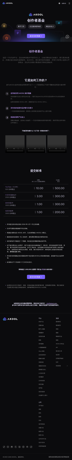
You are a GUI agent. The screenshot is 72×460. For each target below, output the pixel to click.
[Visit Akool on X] (15, 447)
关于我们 (41, 405)
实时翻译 (41, 377)
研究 (40, 413)
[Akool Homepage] (7, 3)
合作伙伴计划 (42, 439)
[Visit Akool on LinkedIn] (19, 447)
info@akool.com (51, 303)
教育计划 (41, 435)
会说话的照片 (42, 355)
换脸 (40, 340)
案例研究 (58, 321)
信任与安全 (42, 442)
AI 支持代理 (42, 373)
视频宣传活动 (42, 366)
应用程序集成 (59, 358)
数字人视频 (42, 329)
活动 (40, 420)
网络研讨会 (59, 336)
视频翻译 (41, 332)
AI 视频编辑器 (42, 347)
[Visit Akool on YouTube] (8, 447)
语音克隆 (41, 384)
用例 (57, 329)
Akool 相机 (42, 351)
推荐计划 (41, 431)
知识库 (58, 355)
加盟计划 (41, 428)
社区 (57, 362)
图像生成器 (42, 358)
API (57, 347)
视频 (57, 332)
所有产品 (41, 321)
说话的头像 (42, 336)
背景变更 (41, 362)
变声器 (40, 388)
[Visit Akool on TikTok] (4, 447)
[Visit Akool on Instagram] (23, 447)
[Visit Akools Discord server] (12, 447)
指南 (57, 340)
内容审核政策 (42, 446)
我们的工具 (59, 351)
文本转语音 (42, 380)
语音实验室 (42, 391)
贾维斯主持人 (42, 369)
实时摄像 (41, 344)
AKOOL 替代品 (60, 344)
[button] (59, 3)
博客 (40, 409)
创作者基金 (42, 424)
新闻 (40, 416)
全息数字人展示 (43, 395)
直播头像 (41, 325)
